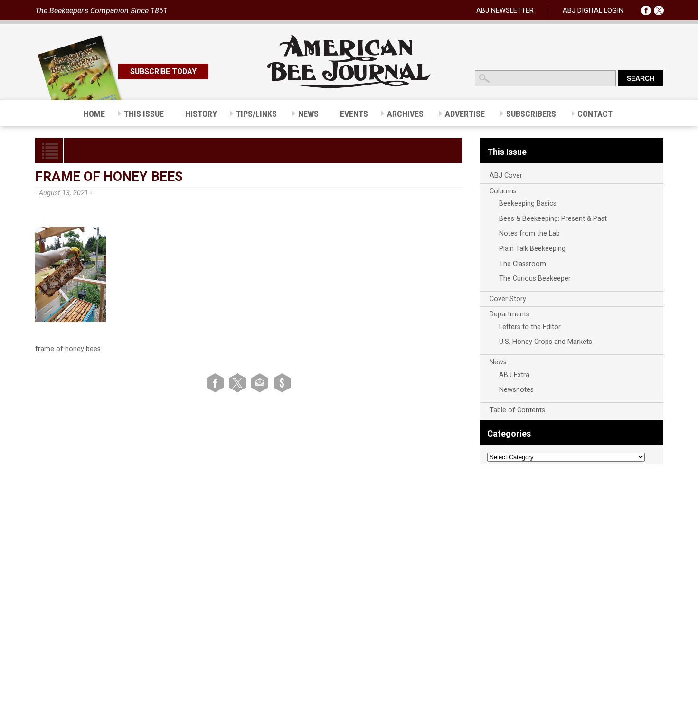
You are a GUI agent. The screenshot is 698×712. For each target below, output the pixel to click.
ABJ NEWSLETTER (505, 11)
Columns (503, 191)
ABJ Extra (514, 375)
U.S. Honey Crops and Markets (545, 342)
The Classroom (522, 264)
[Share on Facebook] (217, 383)
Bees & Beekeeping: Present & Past (553, 219)
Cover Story (508, 299)
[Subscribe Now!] (282, 383)
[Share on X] (239, 383)
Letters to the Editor (530, 327)
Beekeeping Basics (528, 203)
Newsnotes (516, 390)
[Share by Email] (261, 383)
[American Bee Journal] (349, 87)
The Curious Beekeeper (535, 279)
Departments (509, 314)
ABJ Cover (506, 175)
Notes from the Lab (529, 233)
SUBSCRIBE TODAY (163, 71)
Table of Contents (517, 410)
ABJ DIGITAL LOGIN (593, 11)
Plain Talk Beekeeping (532, 249)
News (498, 362)
